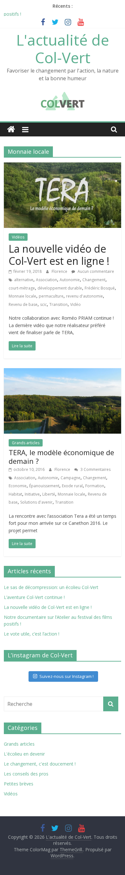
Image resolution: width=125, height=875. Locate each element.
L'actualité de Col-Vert (62, 48)
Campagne (70, 478)
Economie (18, 486)
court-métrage (22, 288)
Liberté (48, 494)
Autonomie (70, 279)
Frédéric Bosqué (100, 288)
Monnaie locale (22, 296)
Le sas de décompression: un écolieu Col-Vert (51, 587)
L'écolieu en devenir (24, 754)
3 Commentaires (95, 469)
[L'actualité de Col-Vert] (11, 129)
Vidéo (75, 304)
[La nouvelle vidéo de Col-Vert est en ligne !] (62, 166)
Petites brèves (18, 784)
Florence (60, 271)
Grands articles (25, 443)
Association (46, 279)
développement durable (60, 288)
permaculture (51, 296)
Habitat (15, 494)
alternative (23, 279)
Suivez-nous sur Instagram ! (66, 676)
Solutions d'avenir (36, 502)
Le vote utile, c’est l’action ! (31, 634)
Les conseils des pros (26, 774)
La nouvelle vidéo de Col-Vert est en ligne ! (59, 255)
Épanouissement (44, 486)
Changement (93, 279)
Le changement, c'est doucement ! (40, 764)
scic (43, 304)
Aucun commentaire (95, 271)
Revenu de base (23, 304)
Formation (94, 486)
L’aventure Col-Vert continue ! (34, 597)
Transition (58, 304)
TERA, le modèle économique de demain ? (61, 456)
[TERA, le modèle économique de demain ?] (62, 372)
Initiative (32, 494)
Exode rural (72, 486)
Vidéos (18, 237)
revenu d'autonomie (84, 296)
